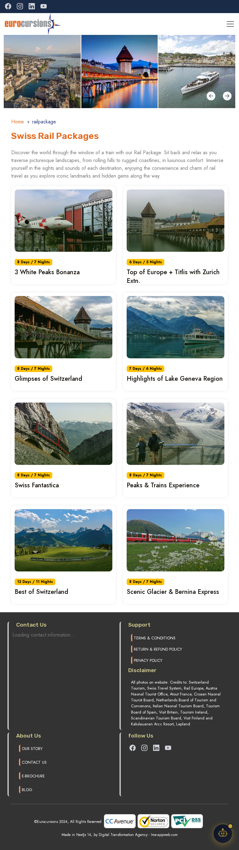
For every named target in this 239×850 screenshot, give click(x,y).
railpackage (44, 121)
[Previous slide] (227, 96)
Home (17, 121)
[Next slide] (211, 96)
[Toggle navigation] (230, 24)
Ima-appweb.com (164, 835)
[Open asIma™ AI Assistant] (223, 833)
